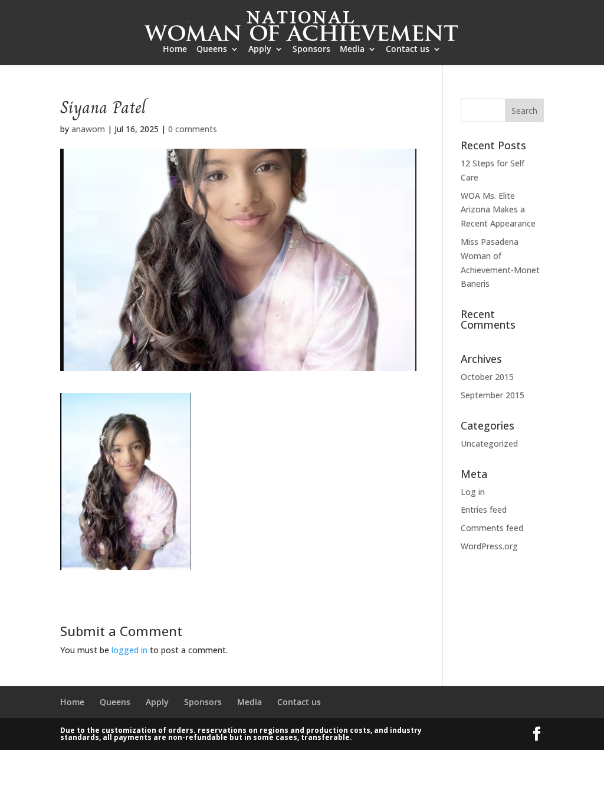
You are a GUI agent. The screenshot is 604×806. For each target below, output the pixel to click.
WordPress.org (489, 546)
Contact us (407, 49)
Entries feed (484, 509)
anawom (88, 129)
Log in (473, 491)
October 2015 (487, 376)
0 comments (192, 129)
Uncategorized (489, 443)
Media (352, 49)
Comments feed (492, 527)
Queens (211, 49)
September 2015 (492, 395)
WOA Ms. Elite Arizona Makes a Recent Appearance (498, 210)
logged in (129, 650)
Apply (259, 49)
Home (175, 49)
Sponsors (311, 49)
